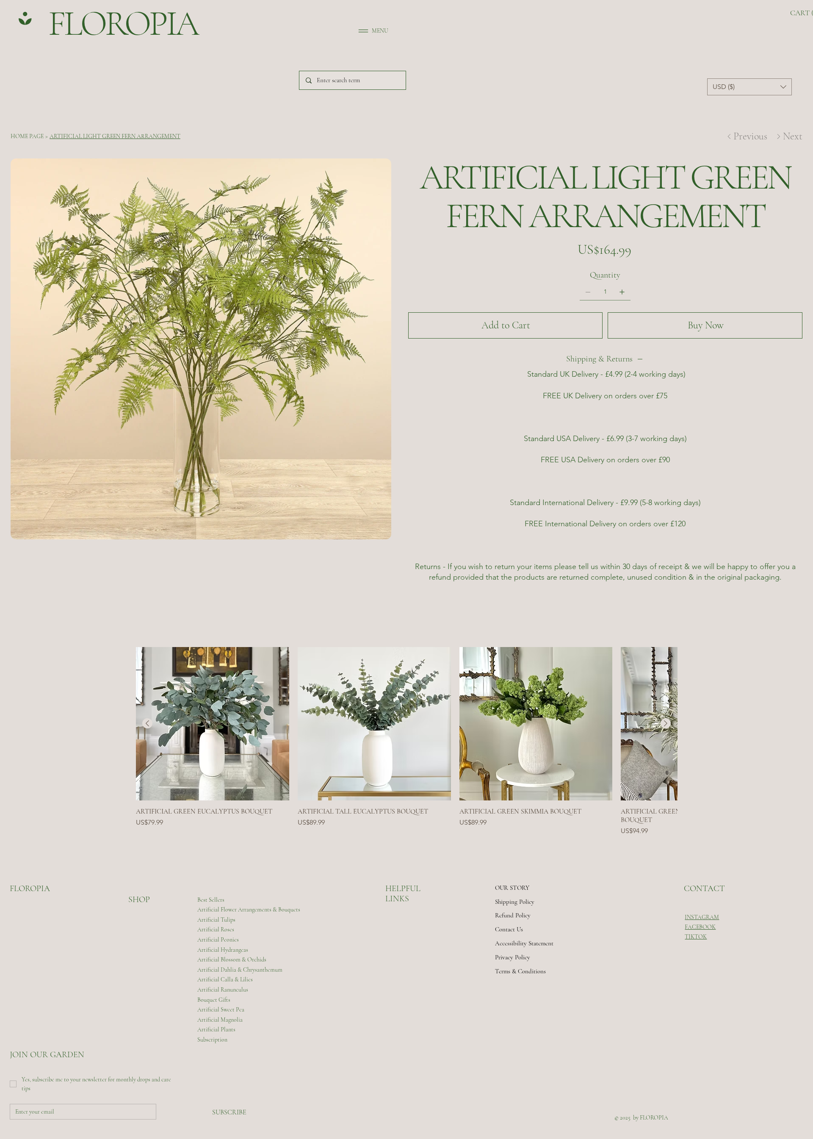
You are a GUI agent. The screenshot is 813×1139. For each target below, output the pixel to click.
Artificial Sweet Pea (220, 1009)
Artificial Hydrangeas (222, 949)
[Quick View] (212, 723)
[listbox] (749, 86)
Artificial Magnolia (220, 1019)
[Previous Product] (147, 723)
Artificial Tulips (216, 919)
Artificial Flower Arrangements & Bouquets (248, 909)
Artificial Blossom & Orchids (231, 959)
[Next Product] (666, 723)
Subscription (212, 1039)
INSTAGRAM (702, 917)
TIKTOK (696, 936)
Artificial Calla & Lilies (225, 979)
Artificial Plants (216, 1029)
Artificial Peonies (218, 939)
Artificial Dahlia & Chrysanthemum (239, 969)
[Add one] (622, 291)
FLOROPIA (111, 24)
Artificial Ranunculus (222, 989)
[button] (749, 86)
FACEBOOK (700, 927)
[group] (407, 741)
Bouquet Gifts (213, 999)
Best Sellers (210, 899)
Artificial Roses (215, 929)
